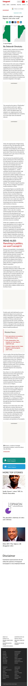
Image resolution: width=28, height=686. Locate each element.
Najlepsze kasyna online (7, 644)
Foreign (16, 655)
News (8, 4)
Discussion (5, 660)
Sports (4, 678)
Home (4, 4)
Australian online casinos (19, 644)
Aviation (4, 653)
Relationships (6, 675)
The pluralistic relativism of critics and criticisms (13, 518)
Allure (4, 651)
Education (5, 661)
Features (16, 654)
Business (4, 654)
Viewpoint (6, 10)
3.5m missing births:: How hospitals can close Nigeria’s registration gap (13, 342)
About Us (5, 637)
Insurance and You (19, 661)
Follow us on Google (18, 9)
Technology (17, 668)
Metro (24, 4)
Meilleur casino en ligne (19, 641)
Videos (16, 674)
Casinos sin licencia (8, 646)
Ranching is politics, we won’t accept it (13, 245)
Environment (17, 653)
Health (16, 657)
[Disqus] (14, 584)
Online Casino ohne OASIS (8, 641)
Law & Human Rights (7, 670)
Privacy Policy (18, 638)
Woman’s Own (18, 677)
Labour (4, 668)
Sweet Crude (17, 667)
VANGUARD (6, 451)
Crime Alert (5, 657)
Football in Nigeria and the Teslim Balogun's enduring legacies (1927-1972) (14, 348)
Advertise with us (19, 637)
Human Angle (17, 660)
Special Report (6, 677)
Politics (19, 4)
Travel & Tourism (18, 672)
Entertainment (18, 651)
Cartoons (17, 671)
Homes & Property (18, 658)
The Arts (16, 670)
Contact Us (6, 638)
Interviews (5, 667)
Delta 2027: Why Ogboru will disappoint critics (12, 544)
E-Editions (13, 4)
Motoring (5, 672)
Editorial (5, 658)
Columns (5, 655)
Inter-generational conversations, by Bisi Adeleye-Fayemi (14, 337)
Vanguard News (6, 2)
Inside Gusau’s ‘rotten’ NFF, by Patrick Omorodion (13, 492)
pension (16, 663)
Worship (16, 678)
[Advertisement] (14, 92)
